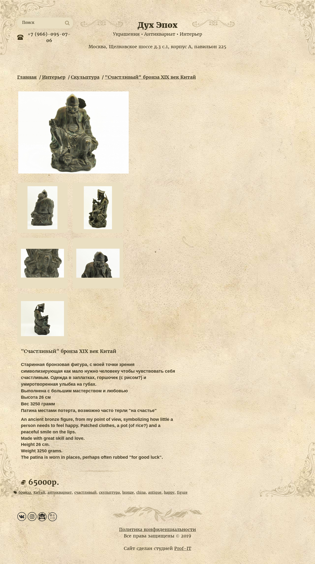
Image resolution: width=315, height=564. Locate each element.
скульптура (109, 492)
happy (169, 492)
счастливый (85, 492)
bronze (128, 492)
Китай (39, 492)
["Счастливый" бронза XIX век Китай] (73, 132)
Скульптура (85, 77)
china (141, 492)
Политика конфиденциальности (157, 529)
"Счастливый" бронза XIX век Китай (150, 77)
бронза (24, 492)
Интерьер (53, 77)
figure (182, 492)
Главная (27, 77)
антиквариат (59, 492)
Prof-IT (182, 548)
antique (154, 492)
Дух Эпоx (157, 25)
